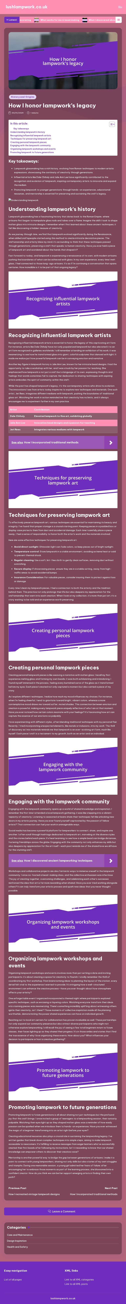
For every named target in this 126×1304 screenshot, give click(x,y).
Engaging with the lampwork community (30, 145)
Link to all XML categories (79, 1279)
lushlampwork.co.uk (27, 6)
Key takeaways (21, 128)
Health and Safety (17, 1246)
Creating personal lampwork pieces (28, 142)
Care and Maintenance (20, 1235)
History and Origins (22, 97)
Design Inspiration (17, 1240)
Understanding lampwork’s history (27, 132)
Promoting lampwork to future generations (32, 152)
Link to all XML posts (76, 1284)
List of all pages (13, 1279)
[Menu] (120, 7)
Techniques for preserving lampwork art (30, 138)
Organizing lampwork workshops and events (33, 149)
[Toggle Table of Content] (110, 124)
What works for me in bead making (37, 20)
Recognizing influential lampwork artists (30, 135)
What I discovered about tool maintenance (90, 20)
